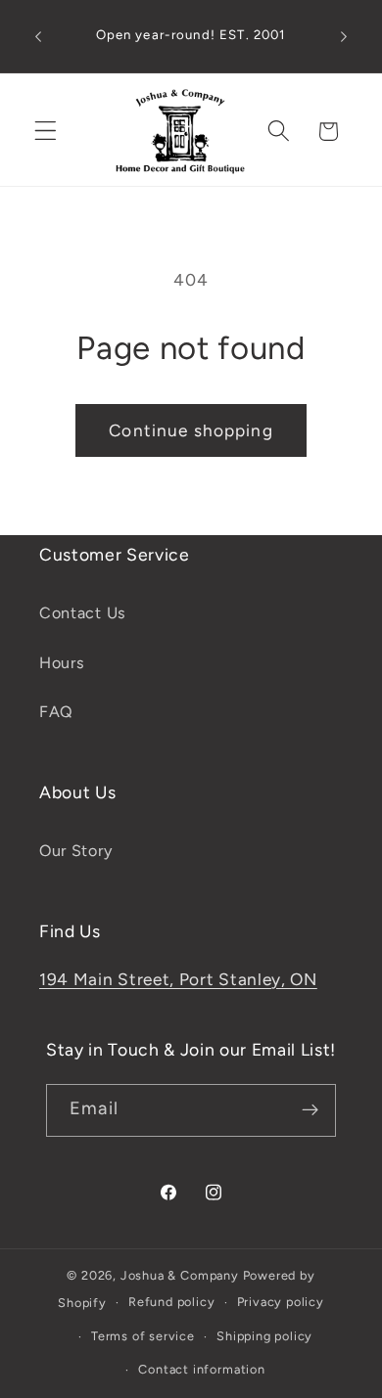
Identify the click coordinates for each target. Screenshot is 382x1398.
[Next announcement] (343, 36)
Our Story (75, 850)
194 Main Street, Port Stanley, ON (178, 979)
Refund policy (171, 1301)
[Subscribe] (310, 1110)
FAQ (56, 711)
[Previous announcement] (38, 36)
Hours (61, 663)
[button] (46, 132)
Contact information (201, 1369)
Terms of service (143, 1336)
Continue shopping (191, 430)
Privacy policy (280, 1301)
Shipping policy (264, 1336)
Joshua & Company (179, 1275)
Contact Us (82, 613)
